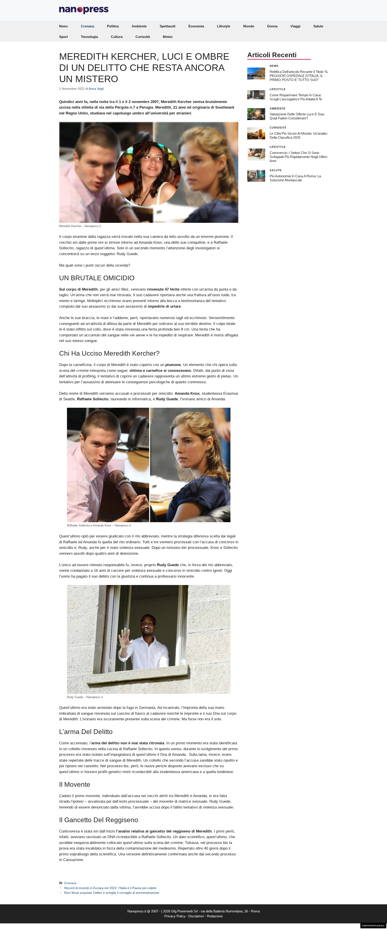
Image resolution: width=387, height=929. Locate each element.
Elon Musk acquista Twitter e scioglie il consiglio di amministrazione (111, 892)
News (63, 26)
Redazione (215, 916)
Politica (113, 26)
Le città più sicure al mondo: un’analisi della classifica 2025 (298, 135)
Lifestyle (223, 26)
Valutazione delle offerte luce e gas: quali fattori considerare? (297, 116)
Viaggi (295, 26)
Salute (318, 26)
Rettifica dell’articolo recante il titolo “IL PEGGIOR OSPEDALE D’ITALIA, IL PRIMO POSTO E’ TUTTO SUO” (299, 75)
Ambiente (139, 26)
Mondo (248, 26)
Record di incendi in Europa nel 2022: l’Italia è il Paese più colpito (110, 888)
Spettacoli (167, 26)
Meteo (167, 37)
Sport (63, 37)
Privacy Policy (174, 916)
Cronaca (87, 26)
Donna (272, 26)
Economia (196, 26)
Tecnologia (89, 37)
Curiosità (142, 37)
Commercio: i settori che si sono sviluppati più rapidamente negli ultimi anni (298, 157)
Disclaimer (196, 916)
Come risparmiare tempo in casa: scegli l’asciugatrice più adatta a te (296, 97)
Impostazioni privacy (373, 925)
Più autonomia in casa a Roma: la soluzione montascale (295, 178)
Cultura (117, 37)
